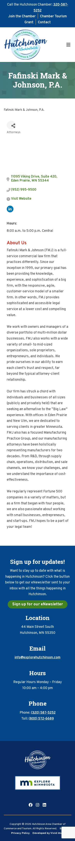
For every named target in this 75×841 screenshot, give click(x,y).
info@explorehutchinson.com (37, 657)
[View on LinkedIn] (10, 211)
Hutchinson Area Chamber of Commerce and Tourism (34, 44)
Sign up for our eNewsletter (37, 604)
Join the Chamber (22, 16)
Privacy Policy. (20, 833)
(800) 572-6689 (41, 719)
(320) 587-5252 (43, 713)
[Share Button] (11, 125)
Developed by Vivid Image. (49, 833)
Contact (44, 22)
